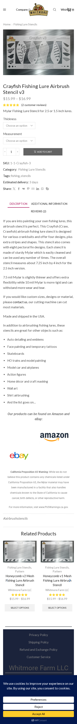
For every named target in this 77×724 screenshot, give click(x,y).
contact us (20, 302)
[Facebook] (18, 188)
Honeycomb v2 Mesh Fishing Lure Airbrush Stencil (20, 580)
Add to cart (44, 151)
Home (6, 24)
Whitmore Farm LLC (20, 590)
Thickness (9, 119)
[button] (70, 580)
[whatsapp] (42, 188)
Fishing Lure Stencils (25, 24)
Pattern (19, 571)
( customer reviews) (33, 105)
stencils (26, 176)
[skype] (47, 188)
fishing (15, 176)
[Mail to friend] (33, 188)
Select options (20, 607)
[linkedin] (37, 188)
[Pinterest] (28, 188)
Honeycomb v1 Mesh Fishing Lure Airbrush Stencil (57, 580)
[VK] (23, 188)
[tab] (18, 204)
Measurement (12, 134)
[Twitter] (14, 188)
